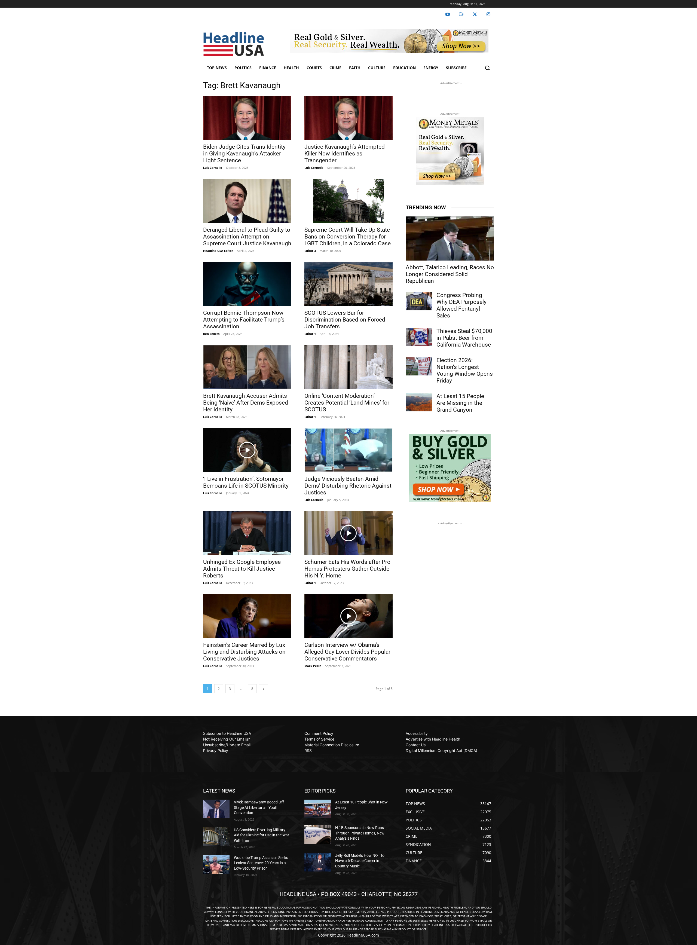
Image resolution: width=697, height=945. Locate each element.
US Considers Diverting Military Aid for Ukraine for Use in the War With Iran (261, 835)
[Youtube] (447, 14)
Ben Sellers (211, 334)
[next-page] (263, 688)
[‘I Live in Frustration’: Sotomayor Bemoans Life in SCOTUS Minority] (247, 450)
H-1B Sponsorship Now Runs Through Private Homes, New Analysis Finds (359, 832)
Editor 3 (310, 251)
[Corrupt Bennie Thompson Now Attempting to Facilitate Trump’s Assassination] (247, 284)
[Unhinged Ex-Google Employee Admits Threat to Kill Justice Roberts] (247, 533)
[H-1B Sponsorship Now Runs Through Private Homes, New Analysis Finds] (317, 834)
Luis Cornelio (212, 168)
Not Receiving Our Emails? (226, 739)
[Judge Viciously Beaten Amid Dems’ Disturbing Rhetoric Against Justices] (348, 450)
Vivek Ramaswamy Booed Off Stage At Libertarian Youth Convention (259, 807)
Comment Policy (318, 733)
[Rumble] (461, 14)
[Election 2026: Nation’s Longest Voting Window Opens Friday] (419, 366)
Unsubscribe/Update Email (226, 744)
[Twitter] (474, 14)
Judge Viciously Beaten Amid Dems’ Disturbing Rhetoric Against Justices (348, 486)
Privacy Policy (215, 750)
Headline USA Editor (218, 251)
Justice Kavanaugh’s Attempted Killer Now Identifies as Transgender (344, 153)
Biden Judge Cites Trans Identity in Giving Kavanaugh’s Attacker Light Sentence (244, 153)
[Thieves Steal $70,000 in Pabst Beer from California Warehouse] (419, 337)
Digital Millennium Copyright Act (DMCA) (441, 750)
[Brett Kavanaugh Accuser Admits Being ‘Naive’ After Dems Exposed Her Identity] (247, 367)
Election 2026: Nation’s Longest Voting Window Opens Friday (464, 370)
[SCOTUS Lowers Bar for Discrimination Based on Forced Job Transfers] (348, 284)
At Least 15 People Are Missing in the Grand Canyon (460, 403)
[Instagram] (488, 14)
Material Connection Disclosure (331, 744)
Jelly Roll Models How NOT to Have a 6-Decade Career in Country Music (359, 860)
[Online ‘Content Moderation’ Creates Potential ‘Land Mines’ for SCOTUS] (348, 367)
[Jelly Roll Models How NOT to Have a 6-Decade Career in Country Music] (317, 862)
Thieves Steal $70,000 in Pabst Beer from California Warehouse (464, 338)
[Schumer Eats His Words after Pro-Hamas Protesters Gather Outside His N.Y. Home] (348, 533)
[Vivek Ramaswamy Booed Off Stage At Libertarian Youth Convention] (216, 809)
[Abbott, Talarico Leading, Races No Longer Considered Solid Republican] (450, 238)
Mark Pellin (312, 666)
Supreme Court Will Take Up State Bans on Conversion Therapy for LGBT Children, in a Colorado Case (347, 237)
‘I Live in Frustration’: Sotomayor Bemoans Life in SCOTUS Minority (246, 482)
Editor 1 (310, 334)
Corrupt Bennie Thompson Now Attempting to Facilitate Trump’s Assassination (244, 320)
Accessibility (417, 733)
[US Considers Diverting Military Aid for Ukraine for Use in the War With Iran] (216, 836)
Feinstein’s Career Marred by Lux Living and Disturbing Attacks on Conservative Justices (244, 652)
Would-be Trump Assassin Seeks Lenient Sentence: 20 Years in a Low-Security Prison (261, 862)
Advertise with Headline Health (433, 739)
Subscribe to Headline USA (227, 733)
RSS (308, 750)
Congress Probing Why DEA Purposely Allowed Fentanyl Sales (461, 305)
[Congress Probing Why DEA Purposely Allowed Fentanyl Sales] (419, 301)
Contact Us (416, 744)
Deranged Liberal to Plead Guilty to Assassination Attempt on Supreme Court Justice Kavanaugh (247, 237)
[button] (487, 67)
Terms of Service (319, 739)
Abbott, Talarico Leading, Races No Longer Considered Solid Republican (450, 274)
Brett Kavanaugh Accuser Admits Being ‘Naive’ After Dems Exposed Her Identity (245, 403)
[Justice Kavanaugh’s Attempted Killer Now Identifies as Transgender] (348, 118)
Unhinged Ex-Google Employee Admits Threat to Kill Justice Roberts (242, 569)
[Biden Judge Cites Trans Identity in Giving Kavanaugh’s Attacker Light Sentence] (247, 118)
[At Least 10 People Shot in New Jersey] (317, 809)
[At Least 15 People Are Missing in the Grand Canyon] (419, 402)
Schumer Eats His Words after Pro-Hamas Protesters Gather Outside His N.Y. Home (348, 569)
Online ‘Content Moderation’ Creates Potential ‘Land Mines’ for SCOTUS (346, 403)
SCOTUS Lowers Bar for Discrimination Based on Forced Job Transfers (344, 320)
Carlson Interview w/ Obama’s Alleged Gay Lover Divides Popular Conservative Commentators (347, 652)
